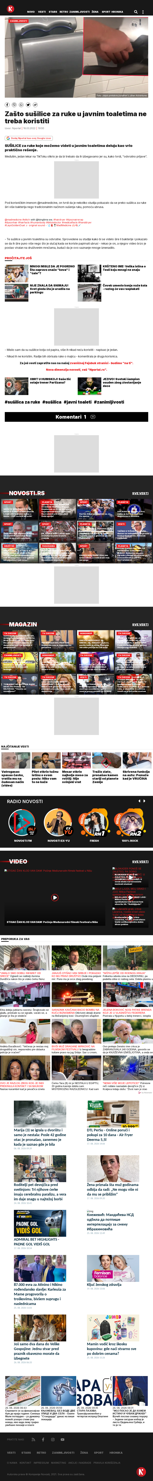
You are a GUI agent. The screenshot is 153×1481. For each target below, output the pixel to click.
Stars (53, 11)
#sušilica (51, 402)
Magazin (23, 624)
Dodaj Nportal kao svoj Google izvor (31, 138)
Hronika (117, 11)
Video (18, 861)
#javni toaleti (78, 402)
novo (31, 11)
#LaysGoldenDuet (15, 225)
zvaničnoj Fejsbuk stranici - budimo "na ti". (101, 363)
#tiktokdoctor (53, 222)
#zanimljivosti (109, 402)
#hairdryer (59, 219)
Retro (64, 11)
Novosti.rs (27, 493)
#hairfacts (24, 222)
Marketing (58, 1462)
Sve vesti (140, 493)
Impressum (41, 1462)
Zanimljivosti (79, 11)
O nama (12, 1462)
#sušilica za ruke (22, 402)
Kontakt (25, 1462)
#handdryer (85, 222)
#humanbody (37, 222)
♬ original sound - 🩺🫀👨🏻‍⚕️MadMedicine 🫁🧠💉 (53, 225)
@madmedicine (13, 219)
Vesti (42, 11)
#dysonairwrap (74, 219)
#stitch (26, 219)
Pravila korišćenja (107, 1462)
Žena (95, 11)
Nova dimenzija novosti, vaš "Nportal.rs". (76, 369)
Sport (106, 11)
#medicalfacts (70, 222)
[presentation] (139, 801)
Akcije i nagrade (79, 1462)
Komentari (71, 417)
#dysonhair (11, 222)
